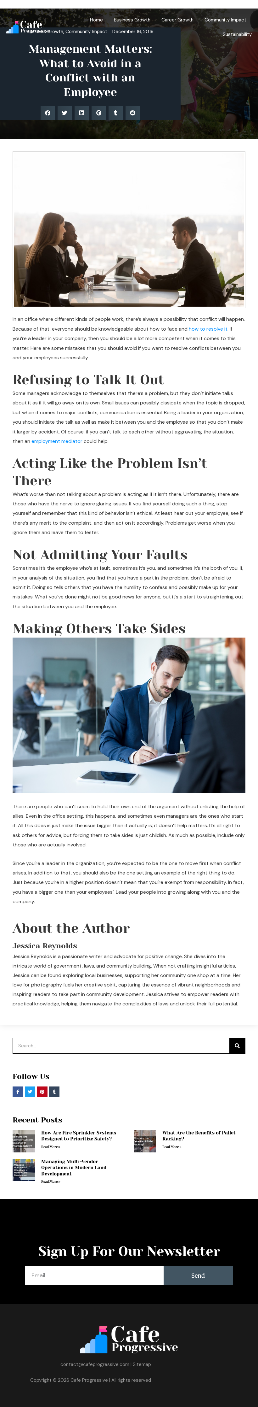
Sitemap (142, 1364)
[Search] (237, 1045)
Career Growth (177, 20)
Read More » (50, 1147)
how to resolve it (208, 329)
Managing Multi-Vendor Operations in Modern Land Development (73, 1168)
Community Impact (225, 20)
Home (96, 20)
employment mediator (56, 441)
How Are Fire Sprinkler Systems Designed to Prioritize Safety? (78, 1136)
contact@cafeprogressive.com (94, 1364)
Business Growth (132, 20)
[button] (48, 113)
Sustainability (237, 34)
